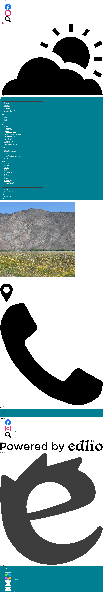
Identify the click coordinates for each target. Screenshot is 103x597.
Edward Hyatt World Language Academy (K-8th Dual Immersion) (14, 155)
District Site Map (6, 150)
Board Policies (6, 120)
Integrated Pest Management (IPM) (8, 173)
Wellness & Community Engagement (10, 136)
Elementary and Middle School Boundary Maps (10, 151)
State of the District (6, 107)
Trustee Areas (6, 121)
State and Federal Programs (9, 135)
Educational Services (7, 130)
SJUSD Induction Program (9, 141)
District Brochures (6, 105)
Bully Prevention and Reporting (8, 166)
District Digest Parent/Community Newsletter (11, 144)
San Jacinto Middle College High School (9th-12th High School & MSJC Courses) (16, 157)
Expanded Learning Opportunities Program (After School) (13, 134)
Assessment (7, 131)
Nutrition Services (8, 128)
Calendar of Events (6, 188)
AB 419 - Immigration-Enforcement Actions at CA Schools (11, 163)
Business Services (6, 126)
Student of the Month (7, 108)
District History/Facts (7, 106)
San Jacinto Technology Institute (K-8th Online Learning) (13, 156)
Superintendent (6, 102)
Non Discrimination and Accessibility (9, 109)
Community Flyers (6, 168)
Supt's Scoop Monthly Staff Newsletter (11, 143)
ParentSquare (16, 579)
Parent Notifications (6, 178)
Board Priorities (6, 117)
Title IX (3, 413)
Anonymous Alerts (6, 164)
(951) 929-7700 (4, 406)
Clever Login (6, 167)
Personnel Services (6, 137)
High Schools (6, 154)
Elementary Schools (6, 152)
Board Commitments (7, 116)
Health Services (6, 171)
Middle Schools (6, 153)
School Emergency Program (8, 180)
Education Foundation (7, 189)
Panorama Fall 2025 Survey (7, 175)
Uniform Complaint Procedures (8, 111)
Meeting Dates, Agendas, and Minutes (9, 118)
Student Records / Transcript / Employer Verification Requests (12, 183)
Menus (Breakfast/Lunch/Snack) (8, 174)
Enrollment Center (8, 139)
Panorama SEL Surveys (7, 176)
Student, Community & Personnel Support (11, 138)
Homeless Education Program (8, 172)
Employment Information (7, 190)
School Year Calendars (7, 181)
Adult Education (6, 158)
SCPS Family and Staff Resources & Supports (10, 182)
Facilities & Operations (9, 129)
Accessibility (3, 411)
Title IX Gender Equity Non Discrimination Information (11, 110)
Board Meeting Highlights (7, 119)
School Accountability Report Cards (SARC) (10, 179)
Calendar (15, 585)
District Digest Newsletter (7, 169)
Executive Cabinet (6, 103)
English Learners (8, 133)
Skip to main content (3, 0)
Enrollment (5, 170)
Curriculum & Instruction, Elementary (11, 132)
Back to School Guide (7, 165)
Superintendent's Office (7, 142)
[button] (3, 114)
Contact (15, 591)
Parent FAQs (6, 177)
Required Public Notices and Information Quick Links (11, 191)
